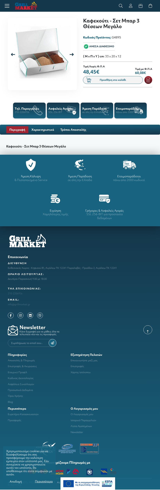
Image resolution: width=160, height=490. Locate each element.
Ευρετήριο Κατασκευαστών (23, 414)
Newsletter (77, 432)
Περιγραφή (17, 130)
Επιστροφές (77, 366)
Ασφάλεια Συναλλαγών (21, 384)
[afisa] (87, 483)
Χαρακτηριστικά (42, 130)
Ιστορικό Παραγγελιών (83, 420)
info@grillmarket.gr (19, 304)
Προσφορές (14, 420)
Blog (10, 402)
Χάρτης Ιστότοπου (81, 372)
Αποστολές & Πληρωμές (21, 360)
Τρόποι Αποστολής (73, 130)
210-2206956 (15, 293)
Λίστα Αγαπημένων (81, 426)
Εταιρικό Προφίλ (17, 372)
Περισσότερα (44, 481)
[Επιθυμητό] (148, 80)
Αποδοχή (16, 481)
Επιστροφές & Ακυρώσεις (22, 366)
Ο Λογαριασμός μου (82, 414)
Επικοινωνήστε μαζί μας (84, 360)
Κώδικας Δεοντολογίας (21, 378)
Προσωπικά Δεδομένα (20, 390)
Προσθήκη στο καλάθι (113, 80)
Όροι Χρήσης (15, 396)
